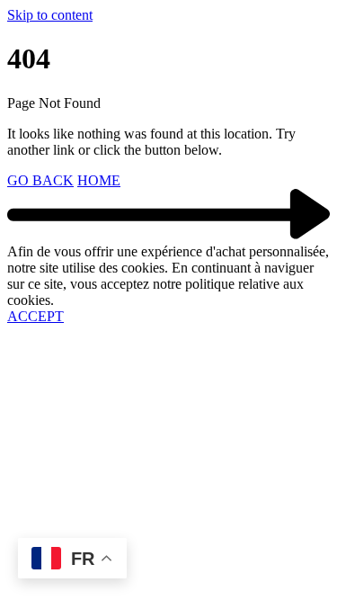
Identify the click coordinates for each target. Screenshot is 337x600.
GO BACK (40, 180)
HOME (98, 180)
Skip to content (50, 14)
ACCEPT (35, 316)
